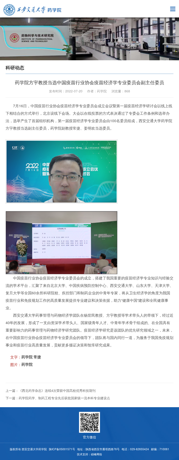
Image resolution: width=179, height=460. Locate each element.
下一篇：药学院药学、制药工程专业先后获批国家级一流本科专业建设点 (58, 398)
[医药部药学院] (32, 10)
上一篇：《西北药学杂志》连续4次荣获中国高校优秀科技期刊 (51, 390)
